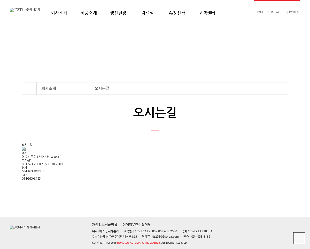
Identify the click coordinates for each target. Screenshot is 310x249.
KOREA (294, 12)
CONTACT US (277, 12)
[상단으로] (299, 238)
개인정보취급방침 (104, 225)
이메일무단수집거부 (137, 225)
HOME (260, 12)
